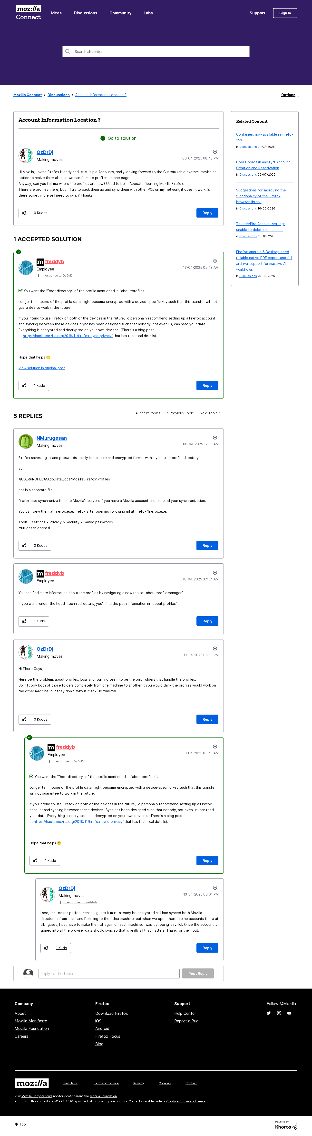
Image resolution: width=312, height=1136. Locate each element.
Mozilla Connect (28, 13)
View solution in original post (42, 368)
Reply (207, 213)
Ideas (56, 12)
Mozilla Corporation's (36, 1096)
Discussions (85, 12)
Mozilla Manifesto (31, 1020)
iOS (98, 1020)
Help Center (185, 1013)
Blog (99, 1043)
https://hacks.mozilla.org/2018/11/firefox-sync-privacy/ (68, 336)
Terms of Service (106, 1083)
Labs (148, 12)
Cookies (165, 1083)
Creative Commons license (185, 1101)
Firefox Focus (107, 1036)
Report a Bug (186, 1020)
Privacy (138, 1083)
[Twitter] (269, 1013)
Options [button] (288, 95)
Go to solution (122, 138)
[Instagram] (279, 1013)
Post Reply (197, 973)
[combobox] (156, 51)
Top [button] (22, 1124)
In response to (57, 275)
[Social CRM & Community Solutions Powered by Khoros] (286, 1126)
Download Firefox (111, 1013)
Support (257, 12)
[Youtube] (289, 1013)
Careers (21, 1036)
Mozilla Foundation (32, 1028)
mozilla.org (71, 1083)
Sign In (285, 13)
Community (120, 12)
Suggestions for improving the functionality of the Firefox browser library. (261, 196)
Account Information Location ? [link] (101, 95)
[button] (24, 213)
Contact (191, 1083)
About (20, 1013)
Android (102, 1028)
